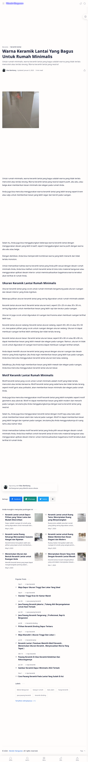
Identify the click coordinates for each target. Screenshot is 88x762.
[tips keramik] (30, 584)
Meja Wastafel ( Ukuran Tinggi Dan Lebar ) (36, 635)
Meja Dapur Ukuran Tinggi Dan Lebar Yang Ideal (39, 587)
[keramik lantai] (31, 640)
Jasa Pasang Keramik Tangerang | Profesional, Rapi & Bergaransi (41, 616)
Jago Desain (52, 751)
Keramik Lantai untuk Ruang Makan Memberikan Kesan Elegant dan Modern (60, 537)
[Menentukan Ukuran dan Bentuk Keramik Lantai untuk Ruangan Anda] (39, 557)
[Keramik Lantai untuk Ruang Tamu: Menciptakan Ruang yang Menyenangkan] (81, 517)
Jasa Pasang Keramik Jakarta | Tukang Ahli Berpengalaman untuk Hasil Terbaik (44, 605)
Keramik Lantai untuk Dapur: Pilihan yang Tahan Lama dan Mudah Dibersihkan (18, 517)
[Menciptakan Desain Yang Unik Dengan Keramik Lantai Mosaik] (81, 557)
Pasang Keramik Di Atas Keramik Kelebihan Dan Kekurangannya (39, 658)
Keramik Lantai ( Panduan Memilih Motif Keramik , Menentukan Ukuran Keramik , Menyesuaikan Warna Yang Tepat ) (43, 646)
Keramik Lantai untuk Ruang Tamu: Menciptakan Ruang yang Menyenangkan (60, 517)
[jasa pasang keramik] (34, 601)
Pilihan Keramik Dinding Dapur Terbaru (35, 626)
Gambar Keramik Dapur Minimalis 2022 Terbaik (39, 668)
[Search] (84, 3)
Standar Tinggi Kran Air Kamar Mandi (34, 596)
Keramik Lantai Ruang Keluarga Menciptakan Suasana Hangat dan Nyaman (19, 537)
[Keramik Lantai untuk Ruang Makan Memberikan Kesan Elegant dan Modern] (81, 537)
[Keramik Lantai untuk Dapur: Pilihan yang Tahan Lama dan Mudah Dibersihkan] (39, 517)
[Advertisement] (44, 25)
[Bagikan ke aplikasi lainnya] (52, 499)
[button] (80, 3)
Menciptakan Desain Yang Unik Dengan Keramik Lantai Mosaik (61, 555)
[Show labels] (26, 701)
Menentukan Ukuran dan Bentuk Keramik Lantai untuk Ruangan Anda (18, 556)
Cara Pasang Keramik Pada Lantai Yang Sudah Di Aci (41, 676)
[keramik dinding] (32, 623)
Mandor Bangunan (16, 751)
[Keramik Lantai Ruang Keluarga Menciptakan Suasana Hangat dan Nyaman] (39, 537)
